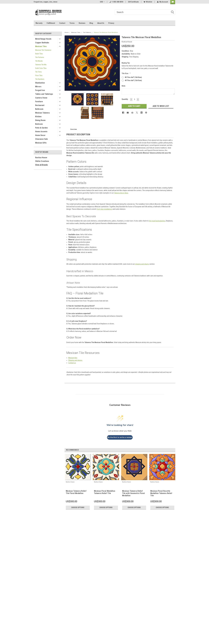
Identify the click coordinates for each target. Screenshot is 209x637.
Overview (73, 129)
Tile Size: (126, 73)
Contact (62, 23)
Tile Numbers (39, 79)
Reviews (82, 23)
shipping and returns (142, 264)
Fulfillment (51, 23)
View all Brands (41, 165)
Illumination (40, 83)
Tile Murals (39, 61)
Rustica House (41, 157)
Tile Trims (38, 72)
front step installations (104, 209)
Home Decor (40, 135)
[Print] (132, 113)
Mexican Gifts (41, 143)
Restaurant (39, 105)
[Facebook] (123, 113)
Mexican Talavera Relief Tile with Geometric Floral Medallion (133, 493)
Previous (67, 63)
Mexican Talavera (42, 113)
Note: (124, 86)
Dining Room (40, 120)
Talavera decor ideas (121, 193)
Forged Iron (40, 90)
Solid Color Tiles (41, 68)
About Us (100, 23)
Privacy (111, 23)
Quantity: (125, 99)
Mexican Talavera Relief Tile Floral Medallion (76, 492)
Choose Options (77, 507)
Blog (91, 23)
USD (101, 2)
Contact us (72, 363)
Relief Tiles (39, 54)
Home (67, 32)
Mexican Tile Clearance (43, 50)
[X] (137, 113)
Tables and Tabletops (44, 94)
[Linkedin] (141, 113)
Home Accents (41, 131)
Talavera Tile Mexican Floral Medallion (106, 32)
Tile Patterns (39, 57)
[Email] (128, 113)
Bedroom (39, 124)
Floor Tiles (38, 75)
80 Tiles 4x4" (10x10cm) (133, 77)
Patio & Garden (41, 128)
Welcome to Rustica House (43, 2)
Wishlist (149, 2)
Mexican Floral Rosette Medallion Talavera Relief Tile (161, 493)
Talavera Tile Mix (41, 64)
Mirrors (38, 86)
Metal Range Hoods (43, 39)
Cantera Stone (41, 98)
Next (117, 63)
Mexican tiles (72, 358)
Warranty (39, 23)
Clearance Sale (41, 139)
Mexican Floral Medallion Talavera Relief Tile (104, 492)
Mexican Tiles (41, 46)
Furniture (39, 101)
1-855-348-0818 (117, 2)
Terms (72, 23)
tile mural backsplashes (157, 221)
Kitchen (38, 116)
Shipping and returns (75, 360)
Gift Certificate (133, 2)
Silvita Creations (42, 161)
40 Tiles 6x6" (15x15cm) (133, 80)
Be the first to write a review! (120, 437)
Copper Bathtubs (42, 42)
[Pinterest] (146, 113)
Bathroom (39, 109)
